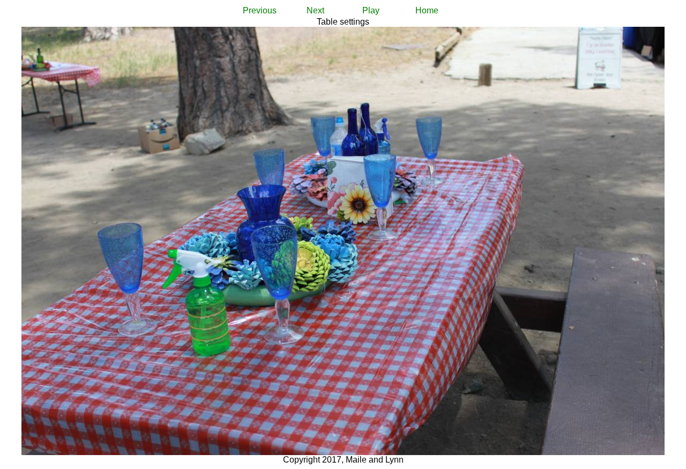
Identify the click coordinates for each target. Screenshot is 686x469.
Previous (260, 10)
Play (370, 10)
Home (426, 10)
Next (315, 10)
